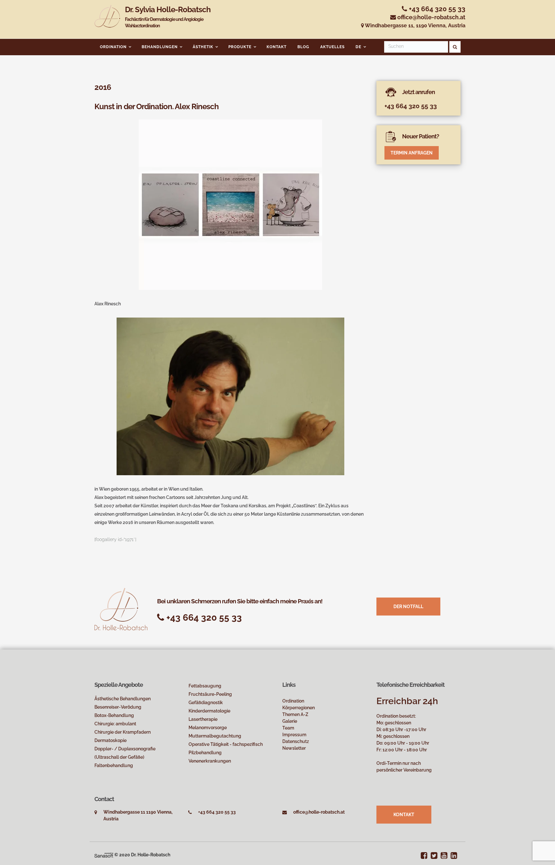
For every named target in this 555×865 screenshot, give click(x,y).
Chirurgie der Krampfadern (122, 732)
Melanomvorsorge (208, 727)
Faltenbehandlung (113, 765)
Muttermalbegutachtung (215, 735)
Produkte (239, 47)
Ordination (113, 47)
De (358, 47)
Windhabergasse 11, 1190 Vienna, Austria (414, 25)
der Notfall (408, 606)
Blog (303, 47)
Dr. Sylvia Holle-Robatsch (168, 16)
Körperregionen (298, 707)
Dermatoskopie (110, 740)
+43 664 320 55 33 (436, 9)
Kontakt (276, 47)
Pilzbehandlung (205, 752)
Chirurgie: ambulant (115, 723)
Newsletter (294, 748)
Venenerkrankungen (210, 761)
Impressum (294, 734)
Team (288, 727)
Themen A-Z (295, 714)
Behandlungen (160, 47)
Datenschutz (295, 741)
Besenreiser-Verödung (117, 707)
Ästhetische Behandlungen (122, 698)
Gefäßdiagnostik (206, 702)
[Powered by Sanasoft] (103, 854)
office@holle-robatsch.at (431, 17)
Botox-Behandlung (114, 715)
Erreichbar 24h (407, 701)
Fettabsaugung (205, 685)
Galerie (289, 721)
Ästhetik (203, 47)
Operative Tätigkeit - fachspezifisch (226, 744)
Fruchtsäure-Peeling (210, 694)
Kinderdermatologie (209, 710)
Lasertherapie (203, 719)
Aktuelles (332, 47)
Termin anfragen (412, 152)
